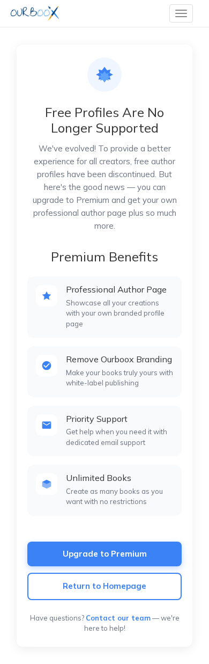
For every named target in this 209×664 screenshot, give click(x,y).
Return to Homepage (104, 586)
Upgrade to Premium (105, 554)
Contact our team (118, 618)
